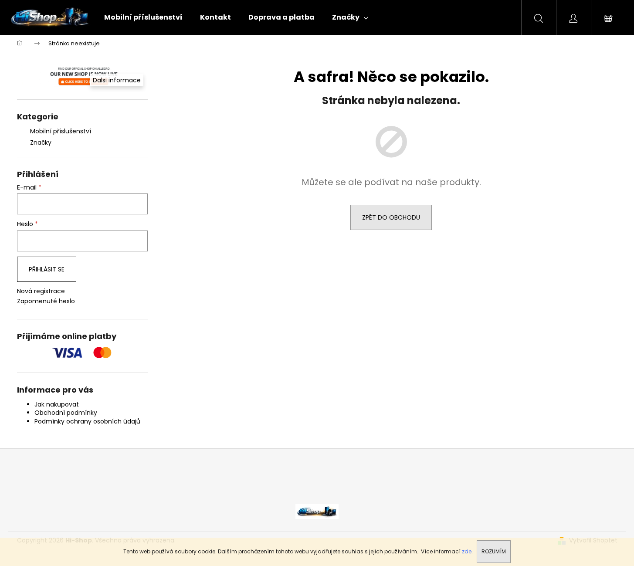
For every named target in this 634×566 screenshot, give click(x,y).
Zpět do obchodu (391, 217)
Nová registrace (41, 291)
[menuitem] (143, 17)
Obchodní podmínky (65, 412)
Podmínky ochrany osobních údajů (87, 421)
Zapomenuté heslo (46, 301)
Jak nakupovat (56, 404)
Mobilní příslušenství (60, 131)
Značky (40, 142)
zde (466, 551)
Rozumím (493, 551)
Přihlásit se (46, 269)
